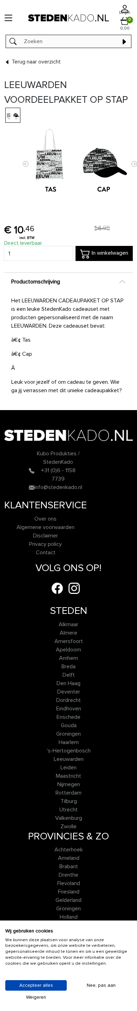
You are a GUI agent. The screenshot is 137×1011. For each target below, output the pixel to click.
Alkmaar (68, 624)
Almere (68, 633)
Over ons (45, 519)
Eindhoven (68, 708)
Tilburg (68, 801)
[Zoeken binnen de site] (124, 41)
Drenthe (68, 875)
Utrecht (68, 809)
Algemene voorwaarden (45, 527)
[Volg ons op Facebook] (57, 588)
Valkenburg (68, 818)
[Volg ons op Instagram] (74, 588)
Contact (46, 552)
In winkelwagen (109, 253)
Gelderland (68, 900)
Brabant (68, 866)
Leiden (68, 767)
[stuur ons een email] (31, 487)
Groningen (68, 734)
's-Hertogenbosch (69, 751)
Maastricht (68, 776)
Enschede (68, 717)
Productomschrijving (35, 281)
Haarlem (69, 742)
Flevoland (68, 883)
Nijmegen (68, 784)
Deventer (68, 692)
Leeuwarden (69, 759)
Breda (68, 666)
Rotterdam (68, 793)
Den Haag (68, 683)
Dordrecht (68, 700)
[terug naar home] (68, 17)
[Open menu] (8, 17)
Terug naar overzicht (35, 62)
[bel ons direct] (31, 470)
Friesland (68, 892)
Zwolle (68, 826)
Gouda (69, 725)
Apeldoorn (68, 649)
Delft (69, 675)
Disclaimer (45, 535)
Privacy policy (45, 544)
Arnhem (68, 658)
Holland (69, 917)
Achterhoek (68, 849)
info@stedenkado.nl (58, 487)
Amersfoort (68, 641)
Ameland (68, 858)
